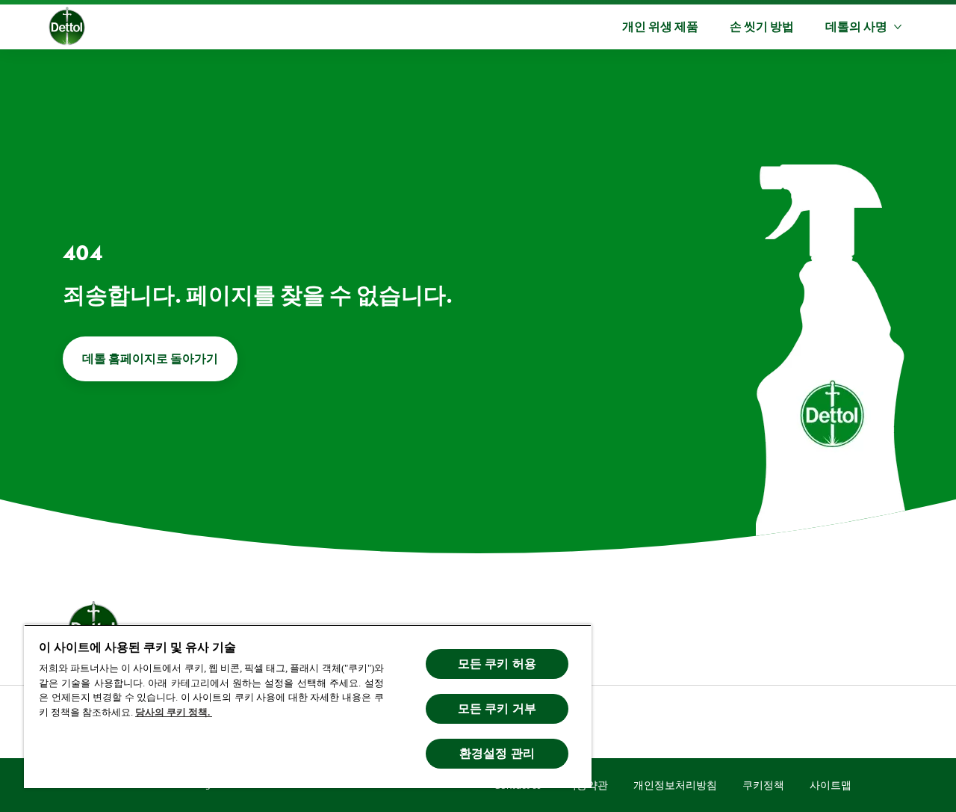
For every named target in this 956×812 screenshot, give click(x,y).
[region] (308, 706)
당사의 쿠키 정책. (173, 712)
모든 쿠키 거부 (497, 708)
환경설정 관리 (497, 753)
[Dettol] (67, 28)
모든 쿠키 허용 (497, 663)
